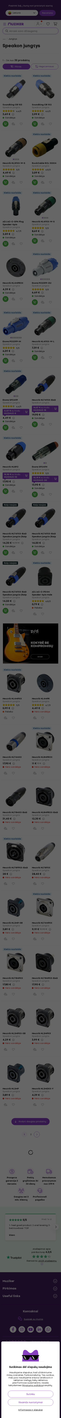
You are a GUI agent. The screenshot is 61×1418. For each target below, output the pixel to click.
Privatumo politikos (32, 1385)
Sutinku (30, 1394)
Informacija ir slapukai (30, 1410)
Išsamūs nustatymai (30, 1402)
